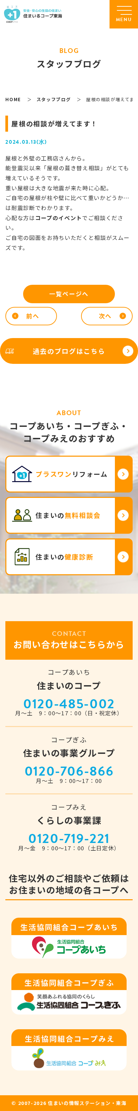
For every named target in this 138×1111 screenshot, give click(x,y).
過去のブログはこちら (69, 351)
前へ (32, 316)
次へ (105, 316)
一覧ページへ (69, 293)
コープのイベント (58, 218)
